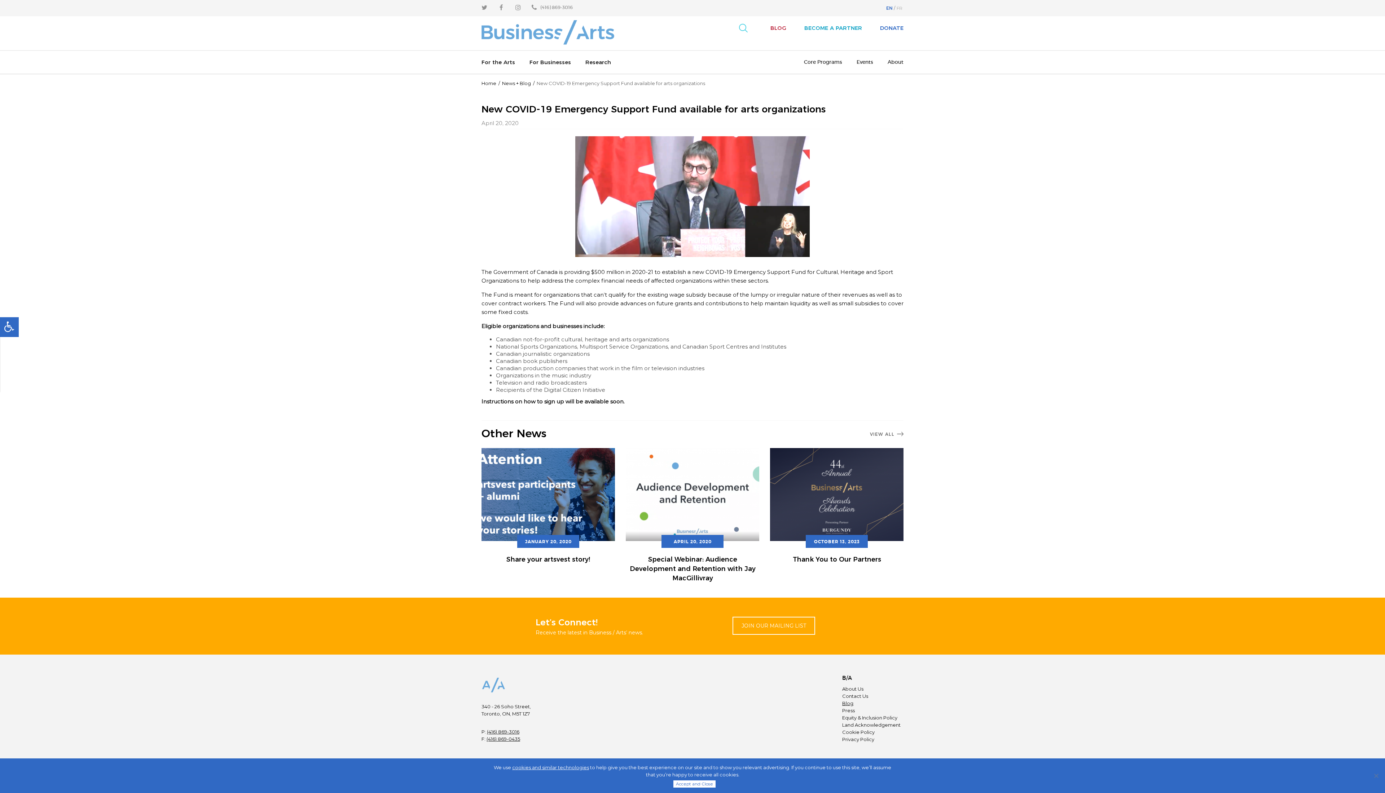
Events (865, 62)
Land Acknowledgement (871, 725)
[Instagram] (518, 7)
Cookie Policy (858, 732)
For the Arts (498, 62)
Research (598, 62)
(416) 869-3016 (503, 732)
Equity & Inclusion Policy (869, 718)
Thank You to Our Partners (837, 559)
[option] (548, 506)
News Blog (516, 83)
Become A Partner (833, 28)
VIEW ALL (882, 434)
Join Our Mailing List (774, 626)
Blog (778, 28)
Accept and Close (694, 784)
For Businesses (550, 62)
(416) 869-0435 (503, 739)
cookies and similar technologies (550, 767)
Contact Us (855, 696)
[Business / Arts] (548, 33)
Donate (891, 28)
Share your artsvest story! (548, 559)
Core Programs (823, 62)
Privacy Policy (858, 739)
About (895, 62)
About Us (852, 689)
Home (489, 83)
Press (848, 710)
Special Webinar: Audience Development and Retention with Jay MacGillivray (693, 568)
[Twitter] (484, 7)
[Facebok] (501, 7)
